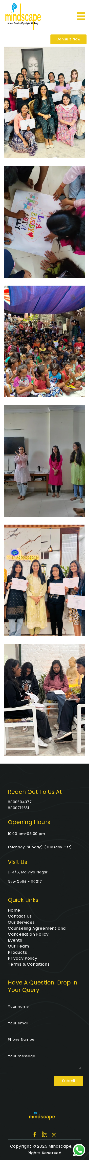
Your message (21, 1056)
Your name (18, 1006)
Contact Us (20, 916)
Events (15, 940)
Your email (18, 1023)
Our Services (21, 922)
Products (17, 952)
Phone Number (22, 1039)
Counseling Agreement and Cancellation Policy (37, 931)
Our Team (18, 946)
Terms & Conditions (28, 964)
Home (14, 910)
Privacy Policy (22, 958)
